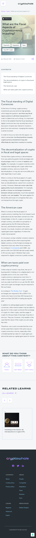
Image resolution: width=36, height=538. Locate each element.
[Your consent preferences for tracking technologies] (32, 534)
